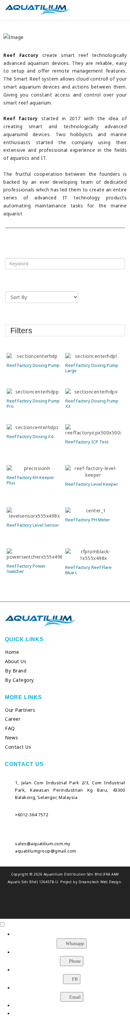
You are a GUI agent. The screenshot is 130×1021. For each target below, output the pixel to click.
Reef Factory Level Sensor (33, 525)
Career (12, 719)
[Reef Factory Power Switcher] (34, 554)
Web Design (110, 882)
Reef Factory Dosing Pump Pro (33, 403)
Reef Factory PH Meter (87, 520)
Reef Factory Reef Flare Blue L (88, 570)
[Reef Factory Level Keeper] (93, 471)
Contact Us (18, 747)
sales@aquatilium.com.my (43, 844)
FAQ (10, 728)
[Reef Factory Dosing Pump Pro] (34, 391)
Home (12, 652)
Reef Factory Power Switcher (26, 568)
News (11, 737)
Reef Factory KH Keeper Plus (30, 480)
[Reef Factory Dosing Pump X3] (93, 391)
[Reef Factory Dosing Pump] (34, 356)
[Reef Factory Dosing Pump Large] (93, 356)
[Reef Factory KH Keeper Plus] (34, 468)
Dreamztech (89, 882)
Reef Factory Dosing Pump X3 (91, 403)
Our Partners (20, 710)
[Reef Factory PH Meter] (93, 510)
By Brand (15, 670)
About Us (15, 661)
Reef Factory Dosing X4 (30, 436)
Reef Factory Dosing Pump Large (91, 368)
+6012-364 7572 (31, 815)
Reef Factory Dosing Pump (33, 365)
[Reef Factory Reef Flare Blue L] (93, 555)
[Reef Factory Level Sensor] (34, 513)
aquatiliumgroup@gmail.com (45, 851)
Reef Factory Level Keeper (91, 484)
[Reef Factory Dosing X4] (34, 427)
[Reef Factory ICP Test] (93, 430)
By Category (19, 680)
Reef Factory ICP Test (86, 442)
